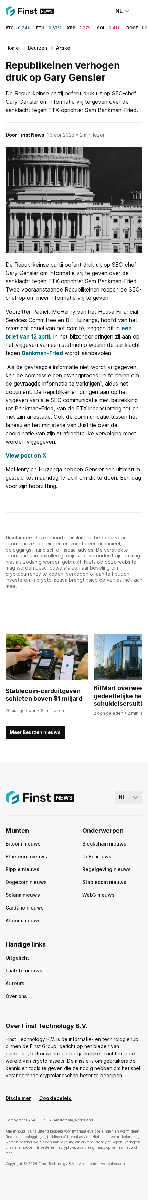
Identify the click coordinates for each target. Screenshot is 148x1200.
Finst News (31, 135)
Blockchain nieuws (104, 844)
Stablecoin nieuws (104, 882)
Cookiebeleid (55, 1098)
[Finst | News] (30, 11)
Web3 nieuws (98, 895)
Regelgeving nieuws (106, 869)
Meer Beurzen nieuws (35, 732)
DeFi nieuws (97, 856)
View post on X (26, 455)
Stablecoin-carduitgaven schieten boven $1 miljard (44, 694)
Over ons (16, 996)
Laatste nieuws (24, 970)
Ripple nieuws (22, 869)
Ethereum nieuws (26, 856)
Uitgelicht (17, 958)
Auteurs (15, 983)
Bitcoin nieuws (23, 844)
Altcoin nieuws (23, 920)
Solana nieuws (23, 895)
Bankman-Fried (42, 353)
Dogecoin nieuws (26, 882)
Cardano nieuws (25, 908)
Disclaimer (18, 1098)
